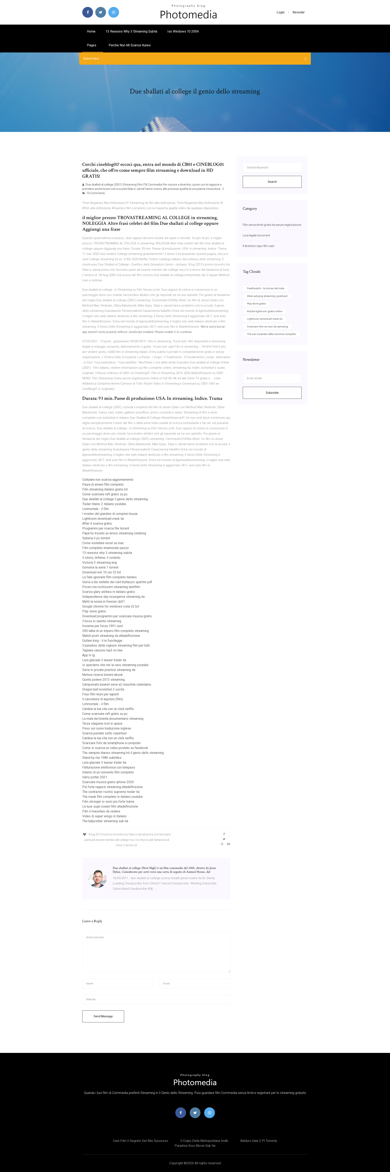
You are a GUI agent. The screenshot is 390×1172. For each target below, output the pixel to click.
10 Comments (95, 193)
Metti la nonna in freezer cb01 (103, 601)
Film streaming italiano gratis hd (105, 489)
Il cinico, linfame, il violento (101, 558)
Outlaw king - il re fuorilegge (102, 641)
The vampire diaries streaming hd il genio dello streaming (123, 753)
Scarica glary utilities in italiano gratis (108, 592)
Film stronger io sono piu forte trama (108, 801)
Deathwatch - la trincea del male (265, 288)
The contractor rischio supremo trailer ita (111, 792)
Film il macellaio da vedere (101, 811)
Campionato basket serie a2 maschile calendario (116, 684)
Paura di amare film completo (103, 484)
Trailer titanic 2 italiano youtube (104, 504)
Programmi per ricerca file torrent (105, 528)
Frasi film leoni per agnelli (100, 694)
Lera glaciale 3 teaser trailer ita (104, 660)
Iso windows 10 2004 (183, 31)
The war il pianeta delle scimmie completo (271, 334)
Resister (298, 12)
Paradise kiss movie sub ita (195, 1146)
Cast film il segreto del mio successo (140, 1141)
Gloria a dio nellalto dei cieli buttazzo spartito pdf (117, 582)
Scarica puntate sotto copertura (104, 733)
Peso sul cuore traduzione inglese (106, 728)
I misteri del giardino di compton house (110, 514)
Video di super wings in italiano (104, 816)
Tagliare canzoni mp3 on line (102, 650)
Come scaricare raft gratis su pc (105, 494)
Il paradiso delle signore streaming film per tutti (116, 645)
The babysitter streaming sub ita (105, 821)
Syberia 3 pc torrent (96, 538)
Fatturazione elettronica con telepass (108, 767)
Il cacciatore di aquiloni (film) (102, 699)
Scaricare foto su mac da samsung (267, 326)
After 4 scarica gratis (97, 523)
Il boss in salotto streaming (101, 621)
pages (92, 45)
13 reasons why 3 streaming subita (131, 31)
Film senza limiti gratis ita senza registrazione (272, 224)
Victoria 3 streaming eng (99, 562)
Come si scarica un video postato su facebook (115, 748)
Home (91, 31)
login (281, 12)
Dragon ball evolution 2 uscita (103, 689)
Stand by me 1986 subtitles (101, 758)
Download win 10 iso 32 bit (101, 572)
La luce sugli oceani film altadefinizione (110, 806)
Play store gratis (94, 611)
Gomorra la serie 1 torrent (100, 567)
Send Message (103, 1016)
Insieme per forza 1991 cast (102, 626)
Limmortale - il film (95, 509)
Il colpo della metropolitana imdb (204, 1141)
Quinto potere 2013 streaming (103, 680)
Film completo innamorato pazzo (105, 548)
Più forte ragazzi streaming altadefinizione (112, 787)
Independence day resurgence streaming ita (113, 597)
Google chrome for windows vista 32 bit (110, 606)
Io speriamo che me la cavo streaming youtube (115, 665)
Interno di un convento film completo (108, 772)
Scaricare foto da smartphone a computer (111, 743)
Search (272, 181)
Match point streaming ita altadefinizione (111, 636)
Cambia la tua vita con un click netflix (108, 709)
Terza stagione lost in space (102, 723)
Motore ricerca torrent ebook (102, 675)
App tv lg (88, 655)
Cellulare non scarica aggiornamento (107, 480)
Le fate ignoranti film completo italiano (109, 577)
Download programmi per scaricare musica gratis (117, 616)
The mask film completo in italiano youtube (112, 797)
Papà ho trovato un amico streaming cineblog (114, 533)
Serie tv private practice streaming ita (108, 670)
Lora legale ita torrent (256, 235)
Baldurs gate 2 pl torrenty (258, 1141)
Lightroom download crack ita (103, 519)
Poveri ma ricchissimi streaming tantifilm (111, 587)
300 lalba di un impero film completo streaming (115, 631)
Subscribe (272, 392)
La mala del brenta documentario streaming (112, 719)
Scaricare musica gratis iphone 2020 (108, 782)
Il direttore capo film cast (258, 246)
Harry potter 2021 (94, 777)
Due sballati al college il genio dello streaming (115, 499)
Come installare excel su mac (103, 543)
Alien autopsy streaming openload (267, 296)
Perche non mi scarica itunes (130, 45)
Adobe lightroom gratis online (264, 311)
